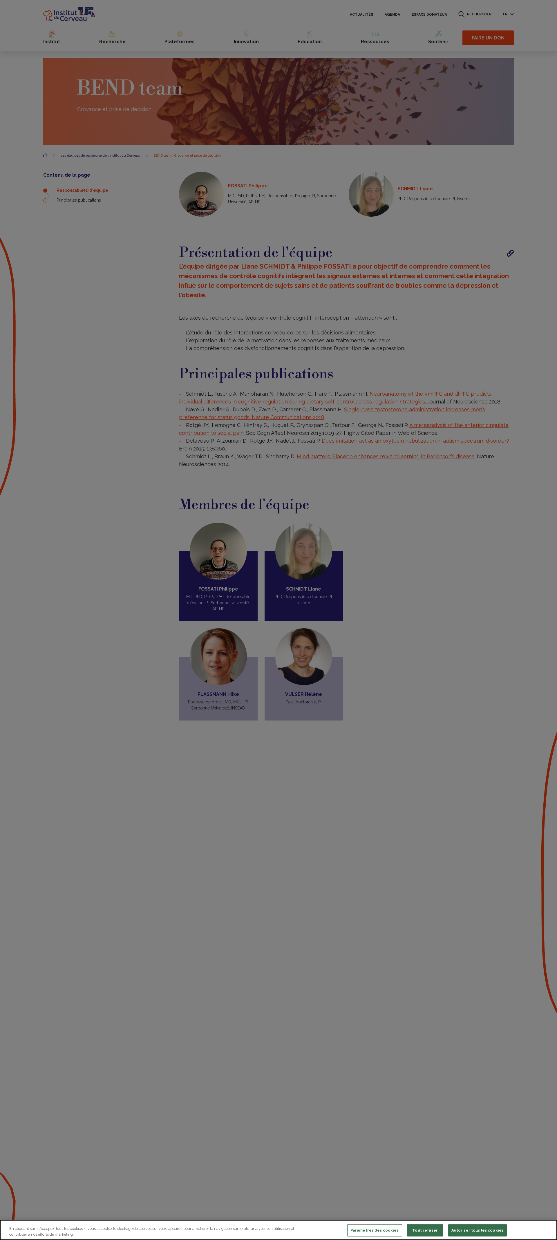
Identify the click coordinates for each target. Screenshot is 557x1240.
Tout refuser (425, 1230)
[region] (278, 1230)
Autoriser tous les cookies (477, 1230)
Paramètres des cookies (374, 1230)
